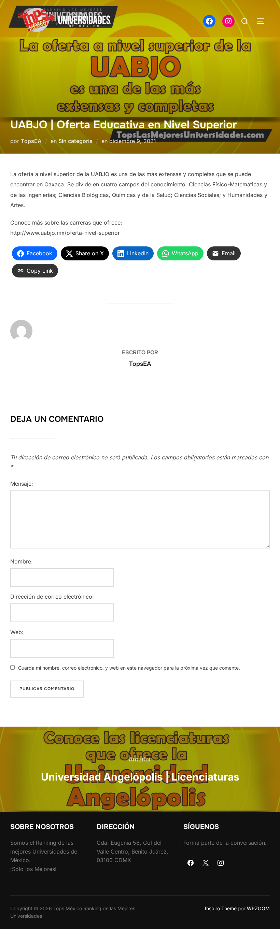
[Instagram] (220, 863)
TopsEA (31, 141)
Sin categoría (75, 141)
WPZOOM (258, 908)
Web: (17, 632)
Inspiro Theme (221, 908)
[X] (205, 863)
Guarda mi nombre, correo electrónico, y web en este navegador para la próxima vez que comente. (129, 668)
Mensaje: (21, 483)
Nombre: (21, 561)
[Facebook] (190, 863)
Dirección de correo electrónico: (52, 596)
